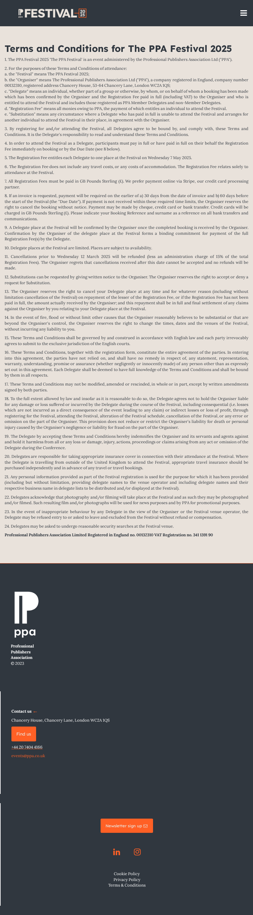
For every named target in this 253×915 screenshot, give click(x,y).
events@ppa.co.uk (28, 755)
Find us (23, 734)
